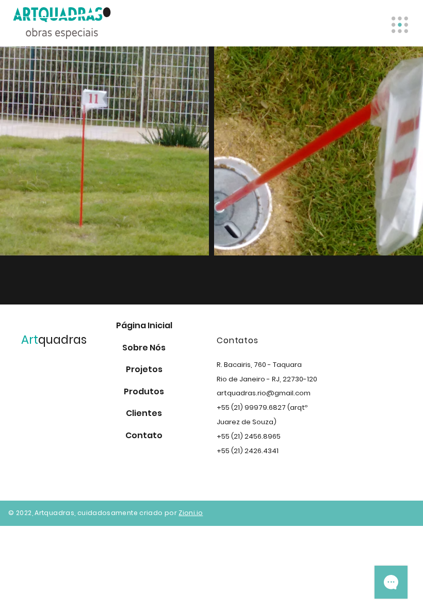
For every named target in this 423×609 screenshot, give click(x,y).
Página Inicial (144, 325)
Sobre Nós (144, 348)
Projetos (144, 369)
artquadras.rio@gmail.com (264, 393)
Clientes (144, 413)
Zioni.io (190, 512)
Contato (143, 435)
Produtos (144, 391)
